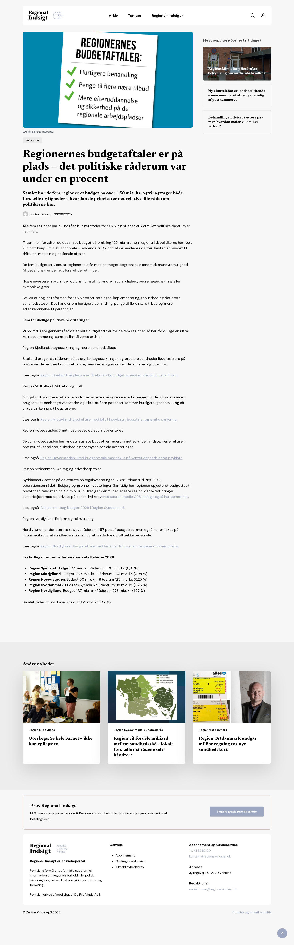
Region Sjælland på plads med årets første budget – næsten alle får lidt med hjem (109, 375)
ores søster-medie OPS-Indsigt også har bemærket (145, 496)
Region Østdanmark (213, 730)
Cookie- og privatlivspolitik (251, 912)
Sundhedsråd (153, 730)
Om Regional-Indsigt (130, 861)
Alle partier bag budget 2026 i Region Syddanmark (83, 507)
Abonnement (125, 855)
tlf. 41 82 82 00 (200, 851)
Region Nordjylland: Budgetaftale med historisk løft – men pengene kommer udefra (109, 546)
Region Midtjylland (42, 730)
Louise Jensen (40, 214)
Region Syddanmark (128, 730)
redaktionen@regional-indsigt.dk (213, 889)
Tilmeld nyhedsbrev (130, 867)
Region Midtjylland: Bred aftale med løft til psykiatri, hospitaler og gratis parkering (109, 419)
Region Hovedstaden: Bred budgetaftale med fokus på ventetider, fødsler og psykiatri (111, 458)
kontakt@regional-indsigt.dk (210, 856)
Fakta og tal (32, 140)
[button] (237, 812)
